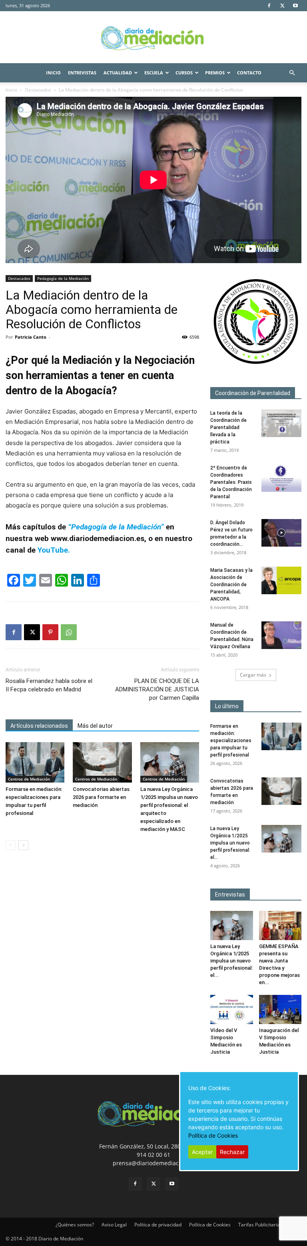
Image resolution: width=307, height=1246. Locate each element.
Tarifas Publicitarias (260, 1224)
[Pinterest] (50, 632)
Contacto (249, 73)
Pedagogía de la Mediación (63, 278)
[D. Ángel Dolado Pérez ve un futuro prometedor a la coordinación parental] (281, 533)
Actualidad (118, 73)
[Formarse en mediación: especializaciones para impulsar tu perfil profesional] (35, 762)
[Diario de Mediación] (153, 38)
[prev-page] (11, 845)
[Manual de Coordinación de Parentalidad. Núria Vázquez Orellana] (281, 635)
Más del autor (95, 726)
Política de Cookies (210, 1224)
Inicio (53, 73)
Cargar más (253, 674)
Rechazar (232, 1151)
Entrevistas (82, 73)
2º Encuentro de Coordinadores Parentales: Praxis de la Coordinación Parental (231, 482)
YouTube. (53, 550)
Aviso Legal (114, 1224)
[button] (291, 73)
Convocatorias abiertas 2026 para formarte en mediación (101, 797)
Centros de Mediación (29, 779)
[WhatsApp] (69, 632)
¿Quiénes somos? (75, 1224)
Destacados (38, 89)
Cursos (184, 73)
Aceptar (202, 1151)
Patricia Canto (30, 337)
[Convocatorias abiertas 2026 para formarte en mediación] (102, 762)
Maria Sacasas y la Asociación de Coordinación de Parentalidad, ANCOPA (231, 584)
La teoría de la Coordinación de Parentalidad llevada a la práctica (228, 427)
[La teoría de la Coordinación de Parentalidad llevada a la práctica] (281, 423)
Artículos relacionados (39, 726)
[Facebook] (269, 5)
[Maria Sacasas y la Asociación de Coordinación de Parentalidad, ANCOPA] (281, 580)
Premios (215, 73)
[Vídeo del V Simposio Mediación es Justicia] (231, 1009)
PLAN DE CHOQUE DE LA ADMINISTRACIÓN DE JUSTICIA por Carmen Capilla (157, 689)
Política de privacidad (157, 1224)
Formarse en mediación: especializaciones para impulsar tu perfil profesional (230, 740)
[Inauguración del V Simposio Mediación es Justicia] (280, 1009)
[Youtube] (295, 5)
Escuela (153, 73)
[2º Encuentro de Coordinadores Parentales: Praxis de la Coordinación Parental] (281, 478)
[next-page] (23, 845)
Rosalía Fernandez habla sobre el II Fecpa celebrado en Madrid (49, 685)
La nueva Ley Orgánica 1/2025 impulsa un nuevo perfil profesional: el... (230, 843)
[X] (282, 5)
